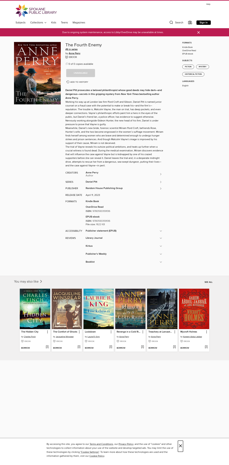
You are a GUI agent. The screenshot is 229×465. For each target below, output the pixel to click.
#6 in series (71, 49)
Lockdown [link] (90, 331)
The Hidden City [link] (29, 331)
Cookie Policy (96, 456)
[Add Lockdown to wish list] (111, 347)
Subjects (21, 22)
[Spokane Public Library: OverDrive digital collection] (36, 10)
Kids (53, 22)
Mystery (202, 67)
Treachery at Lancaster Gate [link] (160, 331)
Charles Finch (30, 336)
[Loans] (190, 23)
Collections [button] (37, 22)
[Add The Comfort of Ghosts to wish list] (79, 347)
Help (208, 4)
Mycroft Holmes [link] (188, 331)
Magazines (79, 22)
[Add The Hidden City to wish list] (47, 347)
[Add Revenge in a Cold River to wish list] (142, 347)
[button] (176, 23)
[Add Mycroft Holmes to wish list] (206, 347)
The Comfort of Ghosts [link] (65, 331)
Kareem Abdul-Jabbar (192, 336)
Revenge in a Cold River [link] (129, 331)
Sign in (204, 22)
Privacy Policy (126, 444)
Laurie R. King (94, 336)
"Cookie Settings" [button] (89, 452)
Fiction (188, 67)
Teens (64, 22)
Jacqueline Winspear (65, 336)
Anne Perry (74, 53)
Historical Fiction (193, 74)
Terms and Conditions (101, 444)
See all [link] (208, 282)
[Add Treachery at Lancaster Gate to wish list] (174, 347)
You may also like (26, 282)
